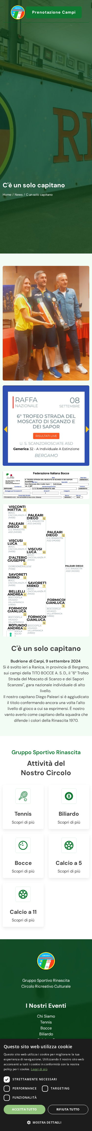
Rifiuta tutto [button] (68, 1109)
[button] (46, 1122)
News (19, 194)
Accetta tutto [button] (24, 1109)
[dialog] (46, 1085)
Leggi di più (39, 1069)
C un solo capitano (39, 194)
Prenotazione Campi (54, 12)
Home (7, 194)
